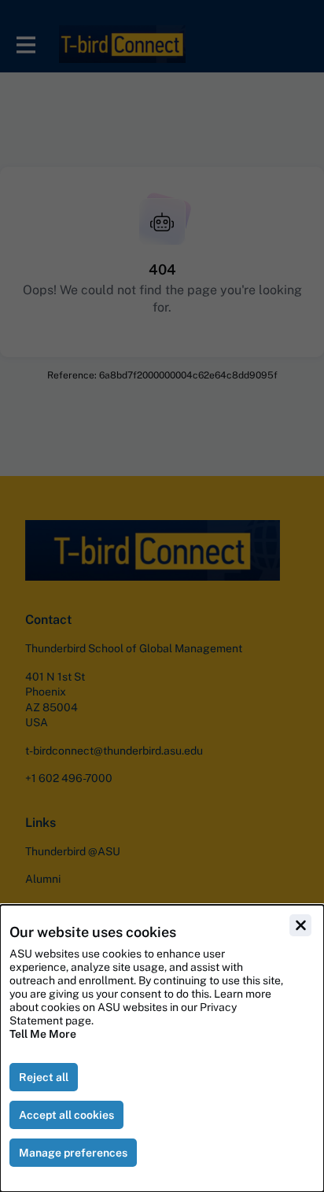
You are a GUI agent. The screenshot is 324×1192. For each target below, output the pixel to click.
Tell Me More (42, 1034)
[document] (162, 1048)
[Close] (300, 925)
